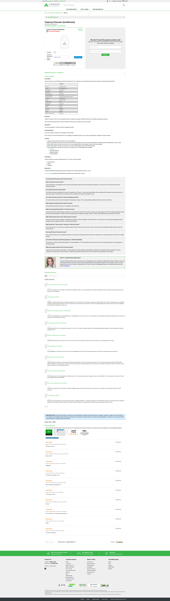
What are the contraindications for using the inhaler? (56, 284)
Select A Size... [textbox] (57, 57)
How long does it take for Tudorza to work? (54, 357)
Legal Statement (95, 599)
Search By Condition (91, 570)
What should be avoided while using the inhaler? (55, 335)
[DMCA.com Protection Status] (104, 585)
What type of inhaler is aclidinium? (52, 395)
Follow (46, 286)
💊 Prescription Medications (55, 12)
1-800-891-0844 (52, 562)
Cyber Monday (69, 575)
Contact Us (68, 563)
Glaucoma (52, 149)
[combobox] (61, 57)
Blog (67, 574)
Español (82, 599)
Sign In (110, 1)
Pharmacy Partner (70, 579)
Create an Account (117, 1)
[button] (64, 64)
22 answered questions (50, 25)
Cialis (109, 563)
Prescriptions (90, 562)
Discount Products (91, 568)
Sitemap (68, 572)
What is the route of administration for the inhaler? (56, 383)
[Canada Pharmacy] (52, 5)
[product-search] (124, 5)
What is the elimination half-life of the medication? (56, 323)
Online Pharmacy (90, 572)
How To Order (69, 568)
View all (46, 406)
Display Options (61, 542)
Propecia (110, 565)
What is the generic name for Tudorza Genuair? (55, 370)
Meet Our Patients (70, 567)
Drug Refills (89, 567)
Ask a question (61, 25)
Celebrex (110, 568)
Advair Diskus (111, 567)
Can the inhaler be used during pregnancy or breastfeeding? (58, 310)
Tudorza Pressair (48, 173)
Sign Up (105, 54)
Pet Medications (90, 565)
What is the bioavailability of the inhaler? (53, 346)
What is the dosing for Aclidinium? (52, 296)
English (88, 599)
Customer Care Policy (70, 570)
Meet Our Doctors (70, 565)
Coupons (89, 574)
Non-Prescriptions (91, 563)
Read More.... (67, 265)
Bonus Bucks (69, 580)
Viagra (109, 562)
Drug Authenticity (69, 577)
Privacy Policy (105, 599)
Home (46, 12)
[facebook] (45, 568)
